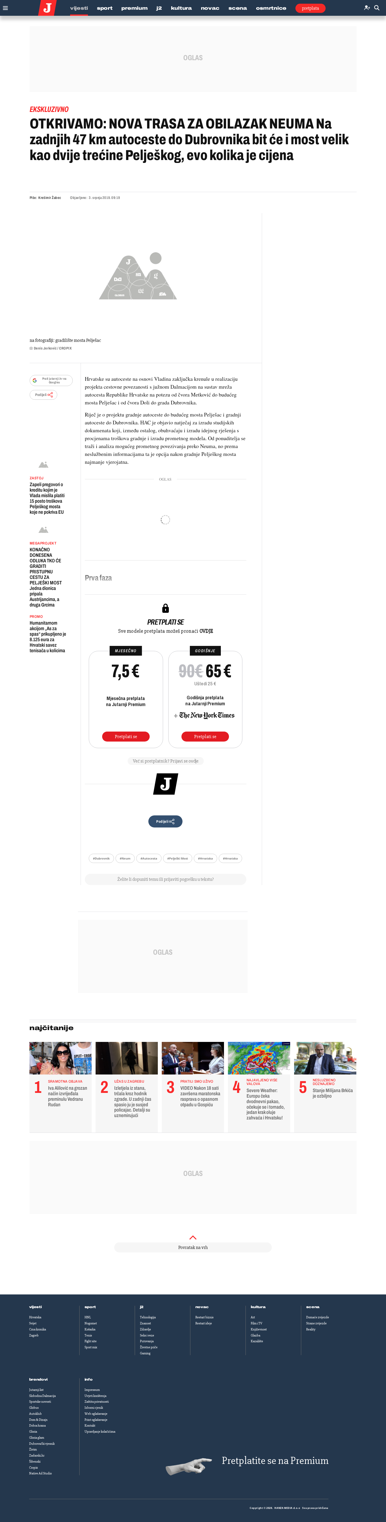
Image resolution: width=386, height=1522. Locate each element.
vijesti (35, 1307)
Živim (33, 1449)
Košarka (90, 1329)
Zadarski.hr (36, 1455)
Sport (105, 8)
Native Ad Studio (40, 1473)
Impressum (92, 1390)
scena (313, 1307)
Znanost (145, 1323)
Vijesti (79, 8)
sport (90, 1307)
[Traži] (377, 8)
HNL (88, 1317)
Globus (34, 1408)
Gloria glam (36, 1438)
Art (253, 1317)
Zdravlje (145, 1329)
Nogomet (91, 1323)
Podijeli (41, 395)
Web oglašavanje (96, 1414)
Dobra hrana (37, 1425)
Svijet (32, 1323)
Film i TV (256, 1323)
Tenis (88, 1335)
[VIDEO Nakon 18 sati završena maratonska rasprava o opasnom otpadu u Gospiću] (193, 1059)
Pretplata (310, 8)
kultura (258, 1307)
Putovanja (147, 1341)
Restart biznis (204, 1317)
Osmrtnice (271, 8)
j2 (142, 1307)
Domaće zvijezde (317, 1317)
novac (202, 1307)
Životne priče (149, 1347)
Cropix (33, 1468)
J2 (159, 8)
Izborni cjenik (94, 1408)
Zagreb (34, 1335)
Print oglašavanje (96, 1420)
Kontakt (90, 1425)
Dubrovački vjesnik (42, 1444)
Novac (210, 8)
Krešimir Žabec (49, 198)
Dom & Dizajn (38, 1420)
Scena (237, 8)
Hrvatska (35, 1317)
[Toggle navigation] (4, 7)
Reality (310, 1329)
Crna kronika (37, 1329)
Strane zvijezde (316, 1323)
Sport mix (91, 1347)
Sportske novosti (40, 1402)
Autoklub (35, 1414)
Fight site (91, 1341)
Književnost (259, 1329)
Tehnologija (148, 1317)
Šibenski (34, 1461)
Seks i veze (147, 1335)
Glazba (255, 1335)
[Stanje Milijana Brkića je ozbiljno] (325, 1059)
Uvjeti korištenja (95, 1396)
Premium (134, 8)
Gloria (33, 1432)
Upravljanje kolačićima (100, 1432)
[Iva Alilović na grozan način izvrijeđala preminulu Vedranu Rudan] (60, 1059)
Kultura (181, 8)
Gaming (145, 1353)
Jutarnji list (36, 1390)
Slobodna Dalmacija (42, 1396)
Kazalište (257, 1341)
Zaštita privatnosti (97, 1402)
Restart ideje (203, 1323)
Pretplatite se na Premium (275, 1460)
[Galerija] (138, 274)
